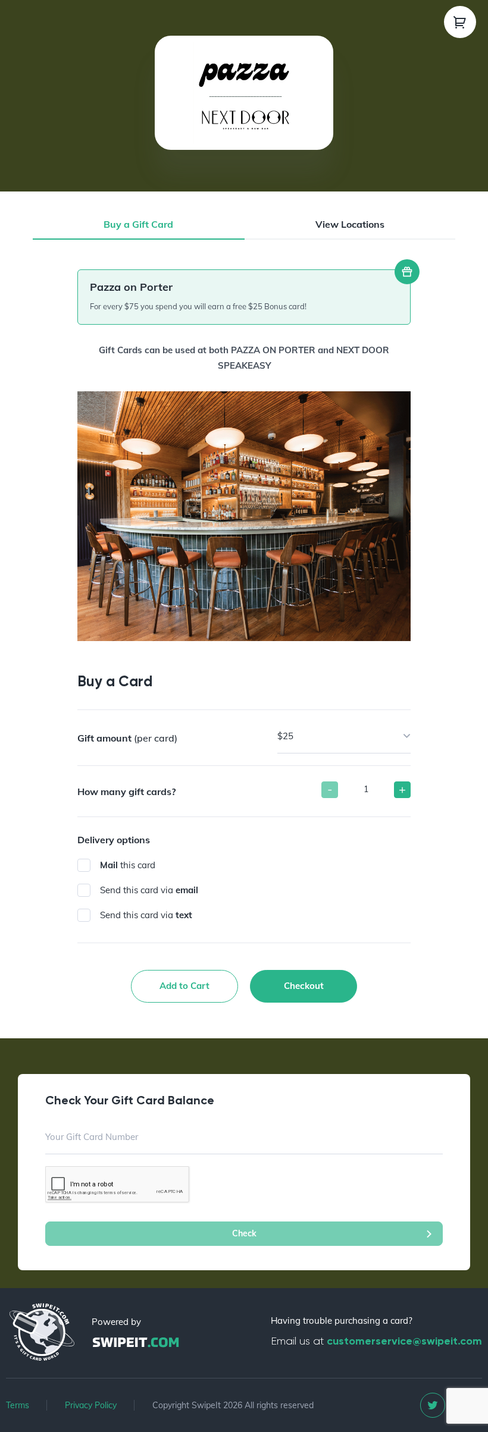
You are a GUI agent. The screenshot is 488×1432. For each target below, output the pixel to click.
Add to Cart (184, 985)
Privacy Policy (91, 1405)
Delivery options (113, 840)
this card (127, 865)
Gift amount (127, 738)
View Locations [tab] (349, 224)
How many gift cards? (126, 791)
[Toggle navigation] (460, 22)
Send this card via (149, 890)
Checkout (304, 985)
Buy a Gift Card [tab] (138, 224)
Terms (17, 1405)
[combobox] (344, 736)
